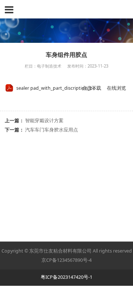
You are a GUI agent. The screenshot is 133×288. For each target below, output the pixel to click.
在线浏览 (116, 88)
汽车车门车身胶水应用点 (51, 130)
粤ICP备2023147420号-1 (66, 277)
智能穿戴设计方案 (44, 120)
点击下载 (91, 88)
